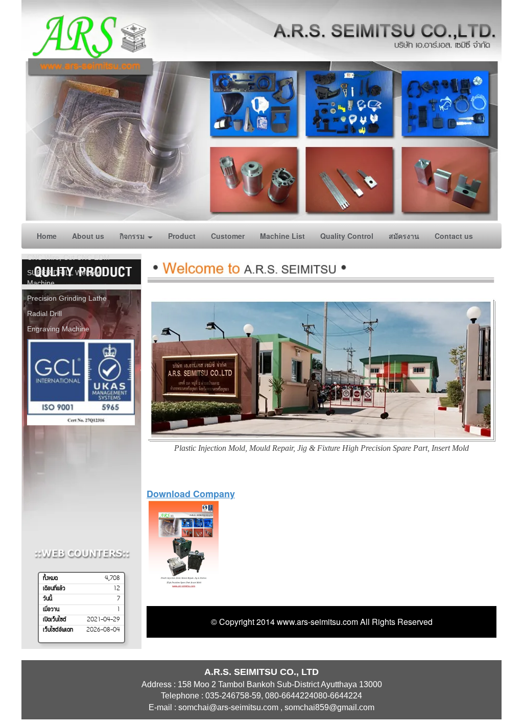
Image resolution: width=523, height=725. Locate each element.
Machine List (282, 236)
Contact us (454, 236)
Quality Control (346, 236)
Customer (228, 236)
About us (88, 236)
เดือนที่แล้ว (54, 588)
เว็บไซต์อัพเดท (58, 630)
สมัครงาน (404, 236)
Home (47, 236)
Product (182, 236)
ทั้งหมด (50, 578)
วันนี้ (47, 598)
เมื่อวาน (51, 609)
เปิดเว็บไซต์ (54, 619)
